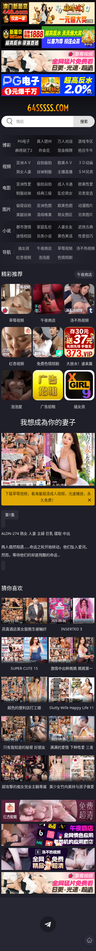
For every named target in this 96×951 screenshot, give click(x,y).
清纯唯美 (44, 214)
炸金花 (44, 150)
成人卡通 (65, 184)
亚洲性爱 (23, 184)
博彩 (6, 145)
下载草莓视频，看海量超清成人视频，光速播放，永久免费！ (48, 497)
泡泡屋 (44, 257)
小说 (6, 231)
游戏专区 (85, 141)
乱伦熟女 (65, 193)
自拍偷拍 (44, 162)
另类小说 (44, 235)
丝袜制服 (44, 171)
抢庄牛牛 (85, 150)
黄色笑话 (65, 235)
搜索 (84, 121)
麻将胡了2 (23, 150)
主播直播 (65, 171)
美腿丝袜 (23, 214)
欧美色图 (65, 205)
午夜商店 (44, 248)
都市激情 (23, 226)
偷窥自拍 (23, 205)
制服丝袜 (23, 193)
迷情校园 (23, 235)
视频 (6, 166)
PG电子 (24, 141)
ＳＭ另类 (85, 171)
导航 (6, 252)
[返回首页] (89, 940)
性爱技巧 (85, 235)
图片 (6, 209)
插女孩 (23, 248)
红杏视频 (23, 257)
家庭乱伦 (44, 226)
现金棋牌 (65, 150)
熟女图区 (65, 214)
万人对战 (65, 141)
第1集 (10, 514)
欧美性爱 (85, 184)
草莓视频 (65, 248)
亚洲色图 (44, 205)
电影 (6, 188)
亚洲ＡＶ (23, 162)
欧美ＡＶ (65, 162)
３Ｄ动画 (85, 162)
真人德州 (44, 141)
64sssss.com (48, 107)
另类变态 (85, 193)
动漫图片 (85, 205)
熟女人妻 (23, 171)
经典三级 (44, 193)
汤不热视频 (85, 248)
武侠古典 (85, 226)
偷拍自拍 (44, 184)
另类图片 (85, 214)
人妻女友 (65, 226)
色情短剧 (65, 257)
